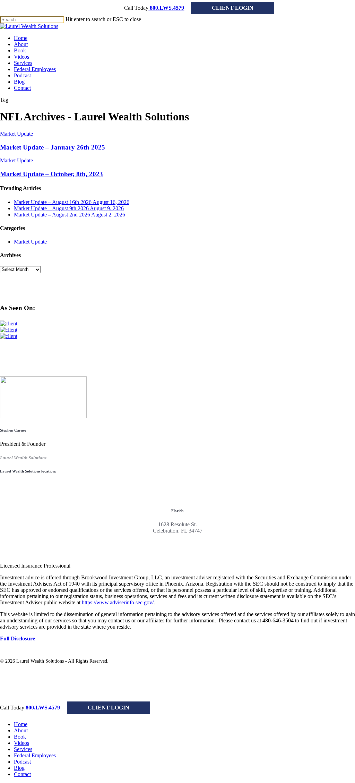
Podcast (22, 762)
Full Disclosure (17, 638)
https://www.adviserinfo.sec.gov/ (118, 602)
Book (20, 737)
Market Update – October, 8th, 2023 (51, 174)
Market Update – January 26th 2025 (52, 147)
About (21, 730)
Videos (21, 743)
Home (20, 724)
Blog (19, 768)
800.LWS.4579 (166, 8)
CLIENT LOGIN (232, 8)
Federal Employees (35, 755)
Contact (22, 774)
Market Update (16, 134)
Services (23, 749)
